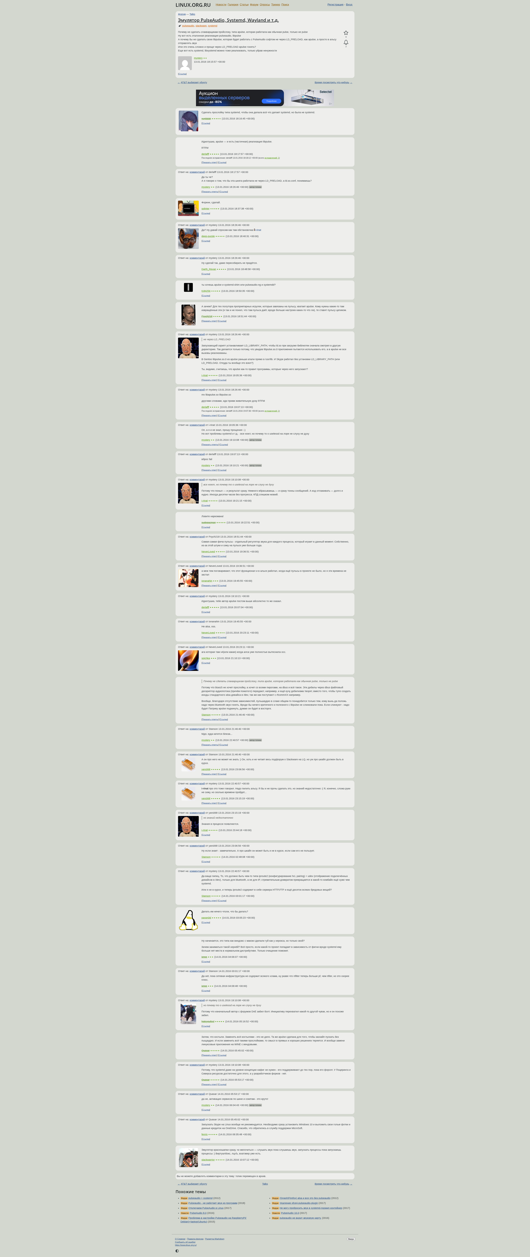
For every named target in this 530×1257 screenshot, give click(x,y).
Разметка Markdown (214, 1239)
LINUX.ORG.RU (193, 5)
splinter (206, 208)
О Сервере (180, 1239)
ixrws (204, 957)
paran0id (206, 917)
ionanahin (207, 580)
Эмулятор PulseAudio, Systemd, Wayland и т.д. (228, 20)
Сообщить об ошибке (185, 1242)
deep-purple (208, 236)
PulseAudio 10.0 (290, 1213)
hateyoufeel (208, 1021)
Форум (254, 4)
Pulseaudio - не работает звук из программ (212, 1203)
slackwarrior (208, 1159)
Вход (349, 4)
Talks (192, 14)
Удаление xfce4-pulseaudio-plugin (299, 1203)
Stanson (206, 714)
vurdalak (206, 118)
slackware (201, 25)
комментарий (197, 172)
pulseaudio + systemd (200, 1198)
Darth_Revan (209, 269)
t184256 (206, 291)
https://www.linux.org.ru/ (186, 1245)
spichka (206, 658)
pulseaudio (188, 25)
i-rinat (258, 230)
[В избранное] (346, 33)
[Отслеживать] (346, 42)
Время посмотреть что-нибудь (332, 82)
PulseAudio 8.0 (198, 1213)
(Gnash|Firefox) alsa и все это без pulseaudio (305, 1198)
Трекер (275, 4)
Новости (221, 4)
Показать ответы (210, 191)
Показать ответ (209, 162)
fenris (205, 1134)
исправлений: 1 (272, 158)
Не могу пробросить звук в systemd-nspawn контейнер (311, 1208)
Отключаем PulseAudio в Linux (206, 1208)
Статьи (244, 4)
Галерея (233, 4)
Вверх (351, 1239)
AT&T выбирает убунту (194, 82)
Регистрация (335, 4)
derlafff (205, 154)
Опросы (265, 4)
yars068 (206, 769)
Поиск (285, 4)
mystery (198, 58)
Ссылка (182, 74)
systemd (212, 25)
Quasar (206, 1050)
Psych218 (207, 316)
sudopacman (209, 522)
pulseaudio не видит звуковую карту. (300, 1218)
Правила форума (195, 1239)
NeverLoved (208, 551)
